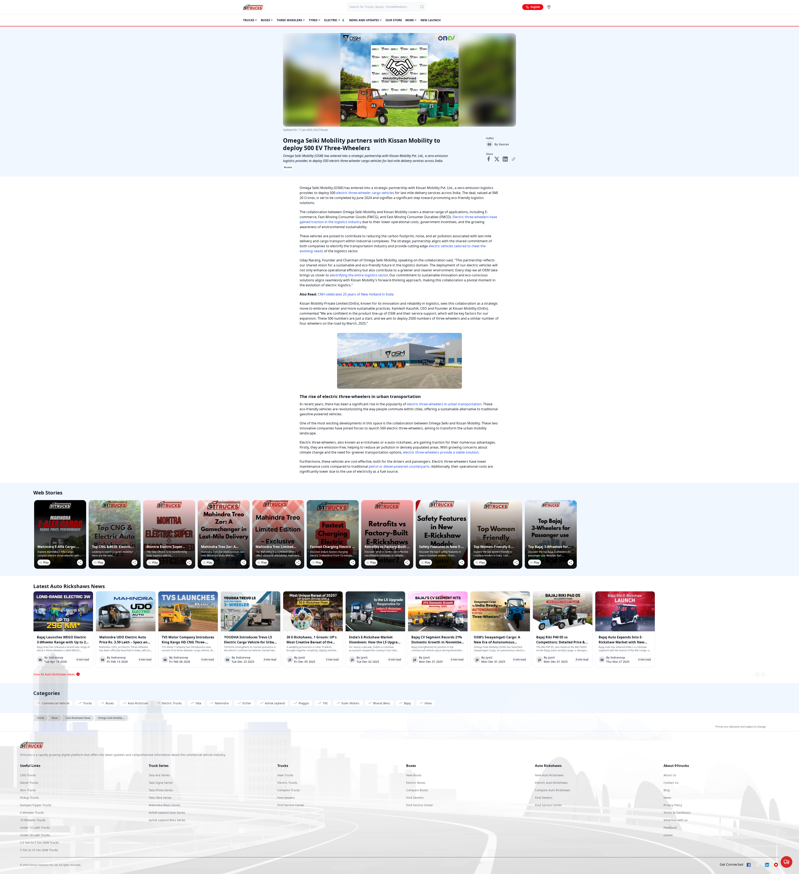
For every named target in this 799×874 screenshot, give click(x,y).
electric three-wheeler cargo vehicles (365, 192)
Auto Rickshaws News (78, 718)
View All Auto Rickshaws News (54, 674)
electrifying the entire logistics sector (359, 275)
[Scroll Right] (763, 674)
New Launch (431, 20)
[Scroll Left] (757, 674)
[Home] (253, 7)
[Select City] (550, 7)
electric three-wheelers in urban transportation (443, 404)
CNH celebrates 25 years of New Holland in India (356, 294)
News (55, 718)
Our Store (394, 20)
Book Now (777, 866)
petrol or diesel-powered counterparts (399, 466)
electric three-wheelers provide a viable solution (441, 452)
